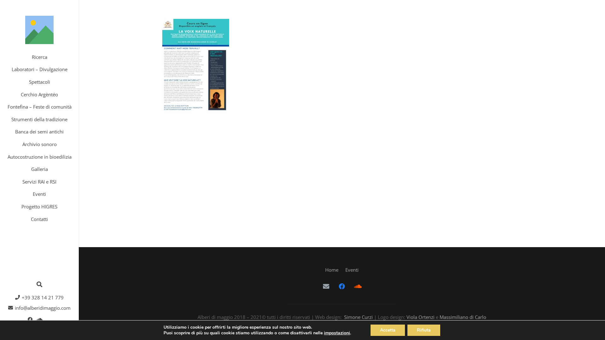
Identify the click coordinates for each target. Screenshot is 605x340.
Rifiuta (424, 330)
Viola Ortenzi (420, 317)
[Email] (326, 286)
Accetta (387, 330)
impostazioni (337, 333)
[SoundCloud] (39, 319)
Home (331, 270)
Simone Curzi (358, 317)
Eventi (352, 270)
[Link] (39, 30)
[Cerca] (39, 284)
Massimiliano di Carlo (463, 317)
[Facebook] (30, 319)
